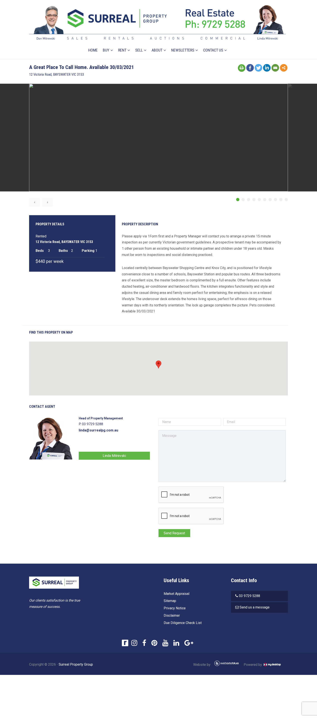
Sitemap (170, 601)
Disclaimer (172, 615)
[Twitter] (258, 68)
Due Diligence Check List (183, 623)
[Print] (241, 68)
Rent (122, 50)
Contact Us (213, 50)
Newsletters (182, 50)
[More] (283, 68)
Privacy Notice (175, 608)
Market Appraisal (176, 594)
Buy (106, 50)
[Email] (275, 68)
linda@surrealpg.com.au (98, 430)
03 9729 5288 (249, 596)
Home (93, 50)
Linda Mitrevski (114, 456)
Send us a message (255, 607)
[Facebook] (250, 68)
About (157, 50)
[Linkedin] (267, 68)
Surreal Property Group (76, 664)
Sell (139, 50)
